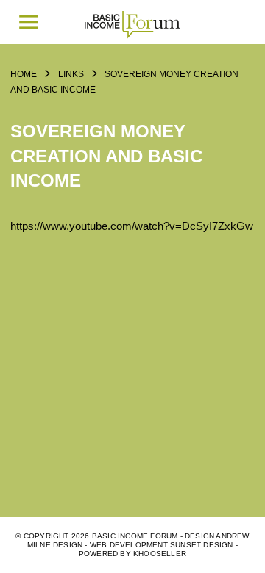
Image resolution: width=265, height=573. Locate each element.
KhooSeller (159, 553)
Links (71, 74)
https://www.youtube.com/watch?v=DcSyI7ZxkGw (131, 226)
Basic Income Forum (132, 22)
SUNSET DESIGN (201, 545)
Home (23, 74)
